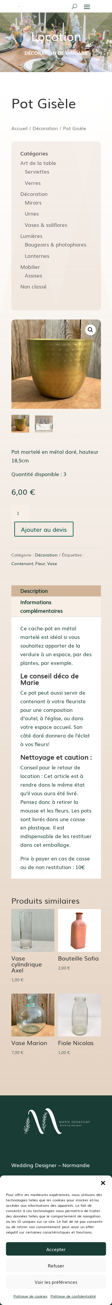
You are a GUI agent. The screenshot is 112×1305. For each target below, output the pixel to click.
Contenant (22, 563)
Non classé (33, 286)
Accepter (56, 1249)
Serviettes (37, 171)
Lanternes (37, 255)
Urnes (32, 213)
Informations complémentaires (41, 606)
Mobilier (30, 266)
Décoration (45, 128)
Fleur (40, 563)
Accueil (19, 128)
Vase (52, 563)
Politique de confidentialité (73, 1296)
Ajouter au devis (44, 529)
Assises (33, 275)
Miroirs (33, 202)
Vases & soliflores (46, 224)
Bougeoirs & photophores (55, 244)
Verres (33, 182)
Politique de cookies (30, 1296)
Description (34, 590)
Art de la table (38, 162)
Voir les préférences (56, 1282)
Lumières (31, 235)
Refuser (56, 1265)
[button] (103, 1183)
